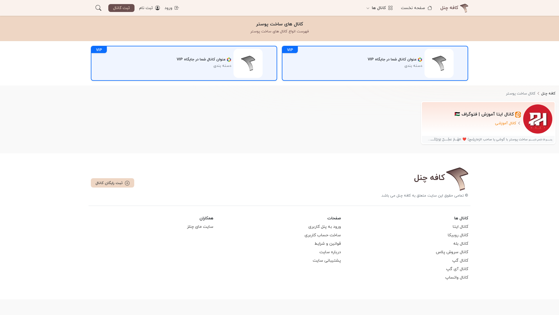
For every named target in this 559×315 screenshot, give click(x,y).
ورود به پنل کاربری (324, 227)
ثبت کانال (121, 8)
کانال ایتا (460, 227)
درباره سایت (330, 252)
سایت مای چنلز (200, 227)
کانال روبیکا (458, 235)
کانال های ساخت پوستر (279, 24)
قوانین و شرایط (327, 243)
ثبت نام (146, 8)
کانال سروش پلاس (452, 252)
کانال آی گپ (457, 269)
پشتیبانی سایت (327, 260)
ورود (169, 8)
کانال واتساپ (456, 277)
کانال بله (460, 243)
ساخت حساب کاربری (323, 235)
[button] (98, 8)
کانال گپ (460, 260)
